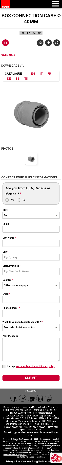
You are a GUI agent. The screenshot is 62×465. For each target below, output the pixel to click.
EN (33, 73)
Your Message (10, 336)
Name (6, 223)
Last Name (9, 237)
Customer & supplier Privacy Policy (38, 461)
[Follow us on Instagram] (39, 398)
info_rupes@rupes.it (42, 412)
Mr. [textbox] (5, 215)
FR (49, 73)
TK (26, 78)
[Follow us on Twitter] (22, 398)
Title (5, 209)
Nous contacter (40, 42)
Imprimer (57, 42)
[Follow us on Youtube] (48, 398)
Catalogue (13, 73)
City (5, 252)
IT (41, 73)
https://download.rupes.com (15, 455)
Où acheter (5, 42)
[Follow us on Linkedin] (31, 398)
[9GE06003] (31, 112)
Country (7, 280)
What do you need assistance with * (22, 322)
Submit (31, 378)
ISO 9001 (52, 426)
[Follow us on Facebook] (13, 398)
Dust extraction (31, 33)
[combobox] (31, 215)
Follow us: (31, 391)
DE (9, 78)
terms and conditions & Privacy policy (35, 366)
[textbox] (28, 285)
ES (17, 78)
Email (6, 294)
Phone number (11, 308)
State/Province (11, 266)
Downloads (48, 42)
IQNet (22, 429)
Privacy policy (13, 461)
